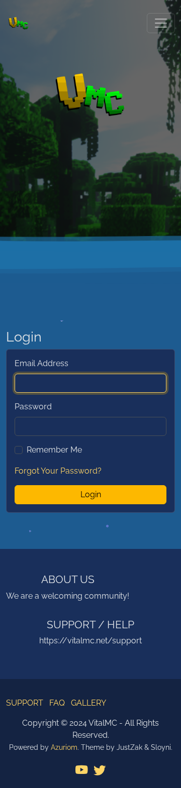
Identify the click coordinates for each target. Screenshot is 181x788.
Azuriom (64, 747)
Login (90, 494)
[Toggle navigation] (161, 23)
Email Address (41, 363)
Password (33, 406)
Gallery (88, 703)
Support (24, 703)
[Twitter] (100, 770)
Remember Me (54, 450)
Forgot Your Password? (58, 471)
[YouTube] (81, 770)
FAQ (57, 703)
